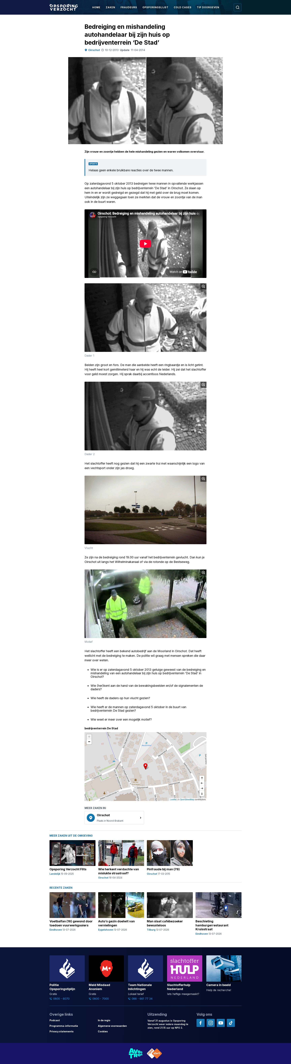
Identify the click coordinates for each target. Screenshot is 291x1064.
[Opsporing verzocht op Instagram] (211, 1023)
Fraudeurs (129, 7)
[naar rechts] (201, 788)
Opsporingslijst (155, 7)
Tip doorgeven (208, 7)
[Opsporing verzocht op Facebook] (201, 1023)
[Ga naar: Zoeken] (237, 7)
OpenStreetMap (187, 799)
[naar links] (201, 783)
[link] (114, 817)
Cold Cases (182, 7)
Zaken (110, 7)
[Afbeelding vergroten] (203, 286)
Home (96, 7)
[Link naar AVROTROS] (136, 1053)
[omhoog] (201, 778)
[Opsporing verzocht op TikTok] (231, 1023)
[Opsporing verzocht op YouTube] (221, 1023)
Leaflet (173, 799)
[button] (145, 766)
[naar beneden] (201, 793)
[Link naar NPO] (154, 1053)
